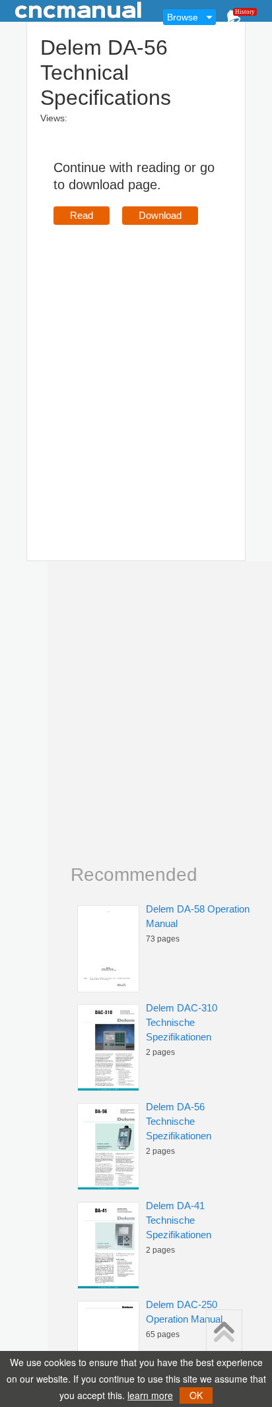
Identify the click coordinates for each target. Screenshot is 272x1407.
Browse (182, 17)
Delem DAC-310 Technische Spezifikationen (181, 1022)
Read (81, 215)
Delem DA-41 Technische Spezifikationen (178, 1220)
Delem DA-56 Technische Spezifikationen (178, 1121)
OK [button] (196, 1395)
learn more (150, 1395)
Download (160, 215)
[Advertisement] (136, 374)
